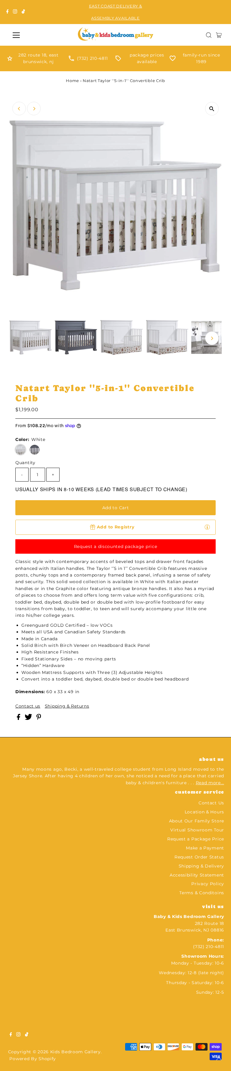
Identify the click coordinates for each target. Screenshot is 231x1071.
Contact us (27, 706)
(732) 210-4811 (92, 58)
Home (72, 80)
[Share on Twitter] (29, 718)
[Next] (34, 108)
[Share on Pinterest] (38, 718)
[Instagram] (15, 12)
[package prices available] (118, 59)
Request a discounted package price (115, 546)
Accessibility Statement (197, 875)
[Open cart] (219, 35)
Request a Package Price (195, 839)
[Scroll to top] (219, 1059)
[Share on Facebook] (19, 718)
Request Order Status (199, 857)
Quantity (25, 462)
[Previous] (19, 108)
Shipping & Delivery (201, 866)
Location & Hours (204, 812)
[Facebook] (7, 12)
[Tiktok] (23, 12)
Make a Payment (205, 848)
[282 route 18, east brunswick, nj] (10, 59)
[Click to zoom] (212, 108)
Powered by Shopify (32, 1058)
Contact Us (211, 803)
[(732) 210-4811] (71, 59)
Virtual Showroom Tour (197, 830)
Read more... (210, 782)
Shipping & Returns (67, 706)
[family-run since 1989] (173, 59)
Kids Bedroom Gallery (75, 1051)
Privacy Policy (207, 883)
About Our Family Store (196, 821)
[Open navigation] (34, 35)
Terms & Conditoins (201, 892)
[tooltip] (207, 527)
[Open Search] (208, 35)
